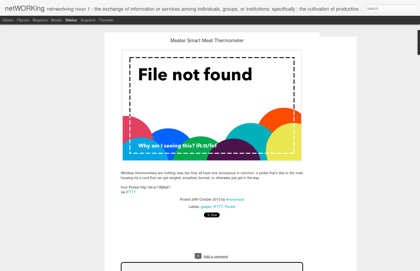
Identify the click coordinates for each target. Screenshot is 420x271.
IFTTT (131, 191)
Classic (7, 19)
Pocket (230, 206)
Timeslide (106, 19)
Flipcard (23, 19)
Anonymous (235, 199)
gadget (206, 206)
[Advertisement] (330, 115)
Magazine (40, 19)
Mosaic (56, 19)
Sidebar (71, 19)
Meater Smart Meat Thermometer (207, 40)
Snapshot (88, 19)
